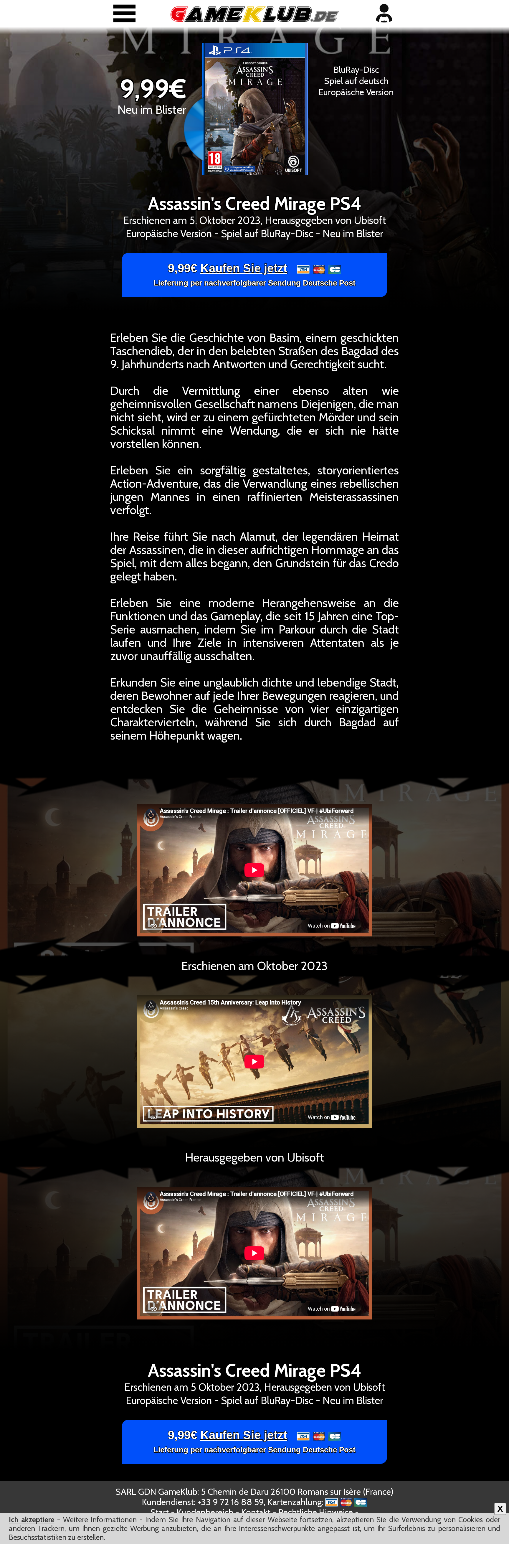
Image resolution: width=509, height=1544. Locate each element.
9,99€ (254, 274)
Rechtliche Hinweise (315, 1512)
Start (159, 1512)
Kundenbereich (205, 1512)
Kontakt (255, 1512)
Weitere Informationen (100, 1519)
